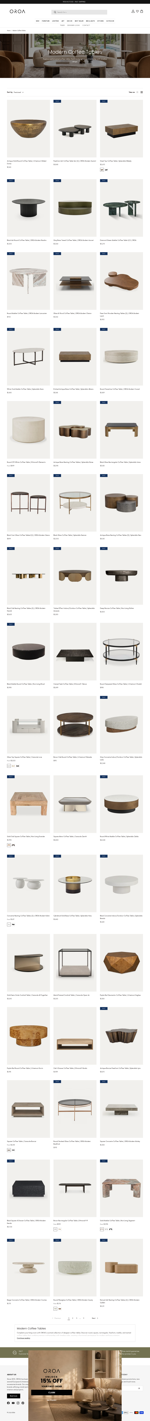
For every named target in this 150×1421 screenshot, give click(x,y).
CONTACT (86, 25)
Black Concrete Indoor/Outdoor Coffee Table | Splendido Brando (121, 917)
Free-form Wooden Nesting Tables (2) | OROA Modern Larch (119, 314)
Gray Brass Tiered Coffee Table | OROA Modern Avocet (73, 240)
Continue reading (23, 1338)
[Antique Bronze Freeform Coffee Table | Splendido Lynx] (121, 1036)
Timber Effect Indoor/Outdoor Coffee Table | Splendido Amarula (74, 609)
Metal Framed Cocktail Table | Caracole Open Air (71, 995)
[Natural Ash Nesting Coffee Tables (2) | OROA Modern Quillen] (121, 1267)
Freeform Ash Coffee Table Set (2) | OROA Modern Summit (74, 161)
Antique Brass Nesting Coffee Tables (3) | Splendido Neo (120, 535)
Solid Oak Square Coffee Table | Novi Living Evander (26, 836)
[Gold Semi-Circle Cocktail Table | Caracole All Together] (28, 963)
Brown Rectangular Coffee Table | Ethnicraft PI (70, 1221)
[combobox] (79, 12)
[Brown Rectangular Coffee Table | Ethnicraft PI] (74, 1188)
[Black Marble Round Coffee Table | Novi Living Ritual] (28, 651)
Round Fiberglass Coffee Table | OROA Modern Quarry (73, 1300)
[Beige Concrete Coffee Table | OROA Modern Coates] (28, 1267)
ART (62, 21)
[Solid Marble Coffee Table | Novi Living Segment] (121, 1188)
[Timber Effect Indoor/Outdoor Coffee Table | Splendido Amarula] (74, 576)
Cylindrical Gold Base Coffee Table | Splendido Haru (72, 916)
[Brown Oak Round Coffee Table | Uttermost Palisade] (74, 725)
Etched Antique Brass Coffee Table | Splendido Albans (73, 389)
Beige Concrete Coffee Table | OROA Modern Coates (27, 1300)
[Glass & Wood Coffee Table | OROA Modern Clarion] (74, 281)
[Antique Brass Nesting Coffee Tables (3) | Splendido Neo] (121, 503)
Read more (13, 1396)
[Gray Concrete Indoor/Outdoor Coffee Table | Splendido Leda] (121, 725)
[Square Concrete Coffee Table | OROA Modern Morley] (121, 1109)
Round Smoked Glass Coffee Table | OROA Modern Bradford (72, 1142)
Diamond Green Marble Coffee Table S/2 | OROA (118, 240)
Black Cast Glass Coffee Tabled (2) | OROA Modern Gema (28, 535)
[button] (141, 11)
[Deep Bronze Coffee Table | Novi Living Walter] (121, 576)
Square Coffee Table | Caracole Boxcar (21, 1141)
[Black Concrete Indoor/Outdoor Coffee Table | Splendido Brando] (121, 883)
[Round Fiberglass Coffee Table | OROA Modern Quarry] (74, 1267)
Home (9, 30)
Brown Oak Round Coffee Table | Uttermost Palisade (72, 757)
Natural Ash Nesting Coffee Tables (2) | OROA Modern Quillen (119, 1301)
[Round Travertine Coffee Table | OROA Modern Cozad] (121, 357)
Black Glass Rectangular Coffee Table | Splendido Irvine (120, 462)
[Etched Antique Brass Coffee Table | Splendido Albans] (74, 357)
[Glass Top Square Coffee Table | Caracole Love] (28, 725)
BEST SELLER (79, 21)
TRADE (62, 25)
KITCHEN (100, 21)
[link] (56, 1318)
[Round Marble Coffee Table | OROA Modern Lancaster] (28, 281)
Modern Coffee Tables (19, 30)
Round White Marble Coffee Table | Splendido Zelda (119, 836)
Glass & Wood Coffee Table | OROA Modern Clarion (72, 313)
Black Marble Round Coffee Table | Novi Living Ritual (26, 684)
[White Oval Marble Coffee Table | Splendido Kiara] (28, 357)
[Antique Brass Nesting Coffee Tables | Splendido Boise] (74, 430)
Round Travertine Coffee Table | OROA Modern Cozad (120, 389)
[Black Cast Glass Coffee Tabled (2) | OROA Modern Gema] (28, 503)
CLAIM (51, 1392)
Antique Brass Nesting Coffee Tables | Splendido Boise (73, 462)
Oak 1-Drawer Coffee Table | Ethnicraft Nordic (70, 1068)
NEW (37, 21)
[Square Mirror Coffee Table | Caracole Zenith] (74, 804)
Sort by (10, 92)
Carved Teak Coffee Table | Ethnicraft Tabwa (70, 684)
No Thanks (51, 1400)
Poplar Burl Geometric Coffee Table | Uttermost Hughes (120, 995)
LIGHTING (55, 21)
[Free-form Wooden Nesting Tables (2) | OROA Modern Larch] (121, 281)
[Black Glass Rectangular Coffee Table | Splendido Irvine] (121, 430)
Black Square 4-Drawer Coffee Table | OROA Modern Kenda (26, 1222)
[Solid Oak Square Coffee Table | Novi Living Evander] (28, 804)
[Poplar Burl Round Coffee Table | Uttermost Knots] (28, 1036)
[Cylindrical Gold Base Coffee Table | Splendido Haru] (74, 883)
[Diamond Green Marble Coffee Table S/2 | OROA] (121, 208)
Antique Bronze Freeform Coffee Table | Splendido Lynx (120, 1068)
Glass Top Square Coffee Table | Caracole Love (24, 757)
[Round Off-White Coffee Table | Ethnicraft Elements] (28, 430)
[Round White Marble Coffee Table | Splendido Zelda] (121, 804)
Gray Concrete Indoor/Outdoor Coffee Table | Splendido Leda (121, 758)
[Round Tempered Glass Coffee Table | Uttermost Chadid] (121, 651)
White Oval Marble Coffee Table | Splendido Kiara (25, 389)
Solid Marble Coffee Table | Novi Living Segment (117, 1221)
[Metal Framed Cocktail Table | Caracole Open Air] (74, 963)
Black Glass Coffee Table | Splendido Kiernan (69, 535)
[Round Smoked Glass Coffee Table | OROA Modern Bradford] (74, 1109)
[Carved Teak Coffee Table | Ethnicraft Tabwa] (74, 651)
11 (83, 1318)
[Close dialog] (119, 1353)
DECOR (69, 21)
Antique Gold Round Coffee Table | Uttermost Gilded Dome (26, 162)
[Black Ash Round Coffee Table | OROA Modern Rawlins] (28, 208)
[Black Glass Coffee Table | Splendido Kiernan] (74, 503)
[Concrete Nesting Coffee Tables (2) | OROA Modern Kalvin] (28, 883)
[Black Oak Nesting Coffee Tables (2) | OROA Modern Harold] (28, 576)
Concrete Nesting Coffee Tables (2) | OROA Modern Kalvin (28, 916)
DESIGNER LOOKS (73, 25)
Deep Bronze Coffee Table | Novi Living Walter (117, 608)
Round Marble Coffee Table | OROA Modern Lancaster (27, 313)
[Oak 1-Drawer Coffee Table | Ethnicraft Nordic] (74, 1036)
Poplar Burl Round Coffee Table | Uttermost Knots (25, 1068)
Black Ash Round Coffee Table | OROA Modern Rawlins (26, 240)
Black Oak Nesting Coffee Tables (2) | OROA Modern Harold (26, 609)
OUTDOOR (110, 21)
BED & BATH (90, 21)
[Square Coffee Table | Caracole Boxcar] (28, 1109)
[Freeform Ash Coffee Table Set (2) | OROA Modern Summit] (74, 128)
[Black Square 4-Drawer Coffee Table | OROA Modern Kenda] (28, 1188)
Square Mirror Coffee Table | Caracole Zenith (70, 836)
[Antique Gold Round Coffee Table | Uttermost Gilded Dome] (28, 128)
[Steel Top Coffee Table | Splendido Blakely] (121, 128)
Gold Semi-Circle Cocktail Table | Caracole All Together (27, 995)
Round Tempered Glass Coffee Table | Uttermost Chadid (121, 684)
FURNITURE (46, 21)
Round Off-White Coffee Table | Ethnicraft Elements (26, 462)
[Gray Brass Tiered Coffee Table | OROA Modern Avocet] (74, 208)
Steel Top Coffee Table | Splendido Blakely (115, 161)
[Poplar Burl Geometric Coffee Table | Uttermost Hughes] (121, 963)
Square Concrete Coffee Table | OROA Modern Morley (120, 1141)
